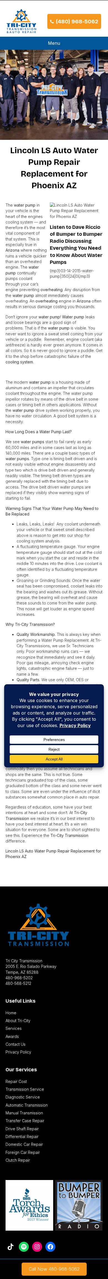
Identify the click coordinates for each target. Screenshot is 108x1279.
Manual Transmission (24, 1113)
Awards (12, 1036)
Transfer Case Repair (25, 1120)
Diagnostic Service (23, 1097)
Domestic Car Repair (24, 1144)
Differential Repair (22, 1136)
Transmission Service (25, 1089)
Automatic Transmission (27, 1105)
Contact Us (15, 1044)
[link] (54, 1269)
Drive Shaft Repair (22, 1128)
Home (11, 1012)
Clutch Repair (18, 1160)
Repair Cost (16, 1081)
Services (14, 1028)
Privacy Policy (18, 1052)
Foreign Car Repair (23, 1152)
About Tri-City (18, 1020)
